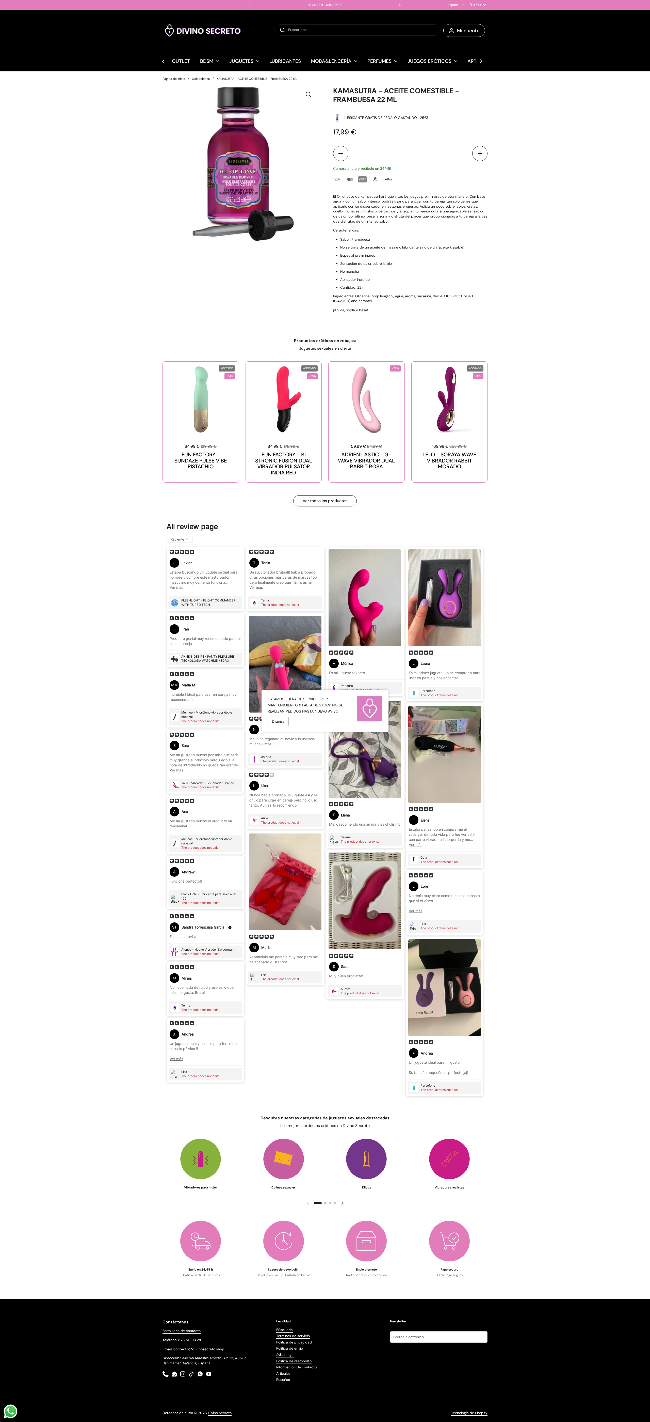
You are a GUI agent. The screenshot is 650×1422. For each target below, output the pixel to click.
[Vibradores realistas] (449, 1159)
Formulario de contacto (181, 1330)
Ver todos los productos (325, 500)
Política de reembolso (294, 1361)
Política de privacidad (294, 1342)
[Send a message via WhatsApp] (11, 1411)
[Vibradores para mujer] (200, 1159)
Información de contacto (296, 1367)
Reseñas (283, 1379)
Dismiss (278, 721)
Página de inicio (173, 79)
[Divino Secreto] (203, 30)
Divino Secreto (220, 1413)
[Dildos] (366, 1159)
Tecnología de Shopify (469, 1413)
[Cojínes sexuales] (283, 1159)
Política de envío (289, 1348)
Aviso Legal (285, 1354)
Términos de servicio (293, 1336)
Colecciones (201, 79)
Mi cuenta (468, 30)
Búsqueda (284, 1329)
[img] (182, 552)
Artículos (283, 1373)
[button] (340, 153)
